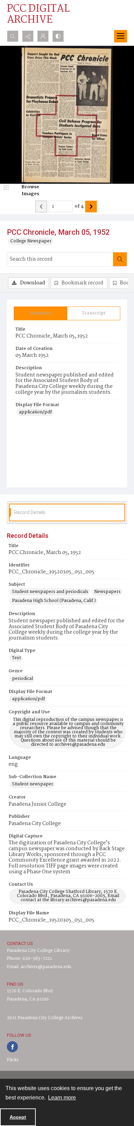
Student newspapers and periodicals (50, 592)
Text (16, 658)
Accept (18, 1117)
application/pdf (35, 412)
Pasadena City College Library (38, 950)
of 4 (79, 206)
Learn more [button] (62, 1097)
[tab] (40, 313)
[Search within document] (120, 259)
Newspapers (107, 592)
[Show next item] (91, 206)
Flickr (13, 1060)
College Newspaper (31, 241)
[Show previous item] (41, 206)
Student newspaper (32, 784)
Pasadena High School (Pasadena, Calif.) (54, 600)
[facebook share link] (12, 1046)
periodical (22, 678)
